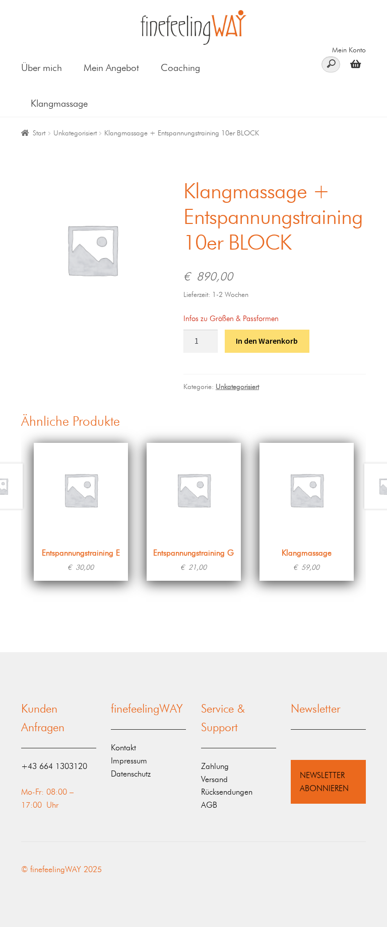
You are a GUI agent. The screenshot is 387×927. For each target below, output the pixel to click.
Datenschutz (131, 774)
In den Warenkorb (267, 341)
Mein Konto (349, 50)
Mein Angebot (111, 67)
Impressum (129, 760)
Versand (214, 779)
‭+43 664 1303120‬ (54, 766)
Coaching (180, 67)
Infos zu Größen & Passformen (231, 318)
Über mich (41, 67)
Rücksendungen (226, 792)
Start (39, 133)
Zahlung (215, 766)
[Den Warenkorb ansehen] (353, 63)
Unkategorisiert (75, 133)
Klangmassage (59, 103)
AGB (209, 805)
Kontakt (123, 747)
